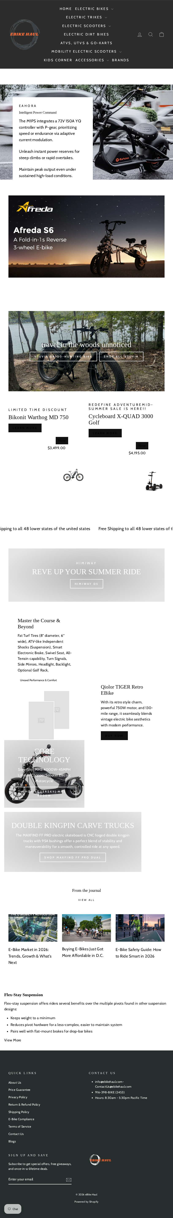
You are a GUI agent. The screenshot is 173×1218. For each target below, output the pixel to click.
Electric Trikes (85, 17)
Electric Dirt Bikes (86, 34)
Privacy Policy (17, 1097)
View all (86, 900)
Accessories (91, 60)
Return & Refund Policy (24, 1104)
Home (66, 9)
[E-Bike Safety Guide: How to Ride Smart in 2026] (140, 928)
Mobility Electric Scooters (84, 51)
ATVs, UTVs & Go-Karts (86, 43)
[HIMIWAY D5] (86, 575)
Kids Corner (58, 60)
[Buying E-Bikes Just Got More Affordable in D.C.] (86, 928)
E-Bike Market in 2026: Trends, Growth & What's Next (30, 956)
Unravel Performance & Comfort (38, 680)
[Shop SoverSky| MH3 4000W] (44, 774)
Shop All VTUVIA (121, 356)
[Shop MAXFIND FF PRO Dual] (72, 842)
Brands (120, 60)
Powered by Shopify (86, 1201)
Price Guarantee (19, 1090)
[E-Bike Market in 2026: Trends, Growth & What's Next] (32, 928)
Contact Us (16, 1134)
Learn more (25, 428)
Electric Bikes (92, 9)
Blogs (12, 1141)
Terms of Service (19, 1126)
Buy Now (114, 735)
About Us (14, 1082)
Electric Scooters (85, 26)
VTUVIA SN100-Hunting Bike (63, 356)
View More (13, 1040)
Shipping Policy (18, 1112)
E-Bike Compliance (21, 1119)
